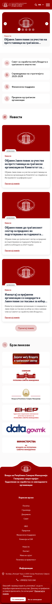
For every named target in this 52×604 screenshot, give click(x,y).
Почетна (26, 506)
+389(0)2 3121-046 (28, 580)
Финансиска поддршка (26, 535)
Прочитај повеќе (12, 183)
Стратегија (26, 510)
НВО (26, 526)
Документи (26, 514)
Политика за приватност (26, 559)
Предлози (26, 530)
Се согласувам (18, 599)
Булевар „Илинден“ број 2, (27, 575)
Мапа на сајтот (26, 555)
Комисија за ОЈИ (26, 539)
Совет (26, 518)
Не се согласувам (35, 599)
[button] (19, 29)
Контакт (26, 551)
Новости (8, 156)
